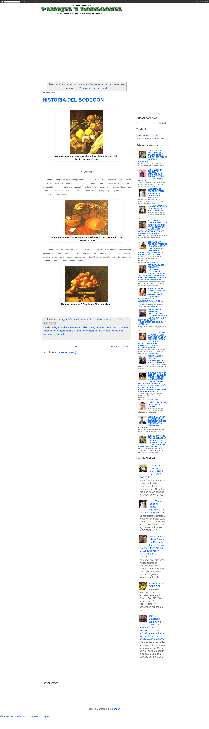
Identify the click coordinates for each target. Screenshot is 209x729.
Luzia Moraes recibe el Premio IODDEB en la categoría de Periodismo (156, 193)
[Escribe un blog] (47, 323)
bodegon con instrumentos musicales (69, 327)
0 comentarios (151, 167)
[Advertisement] (96, 28)
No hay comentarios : (105, 319)
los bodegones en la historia (96, 331)
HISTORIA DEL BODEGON (73, 100)
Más (157, 167)
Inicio (76, 346)
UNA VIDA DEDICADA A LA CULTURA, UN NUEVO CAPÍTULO (157, 208)
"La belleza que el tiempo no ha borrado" (157, 404)
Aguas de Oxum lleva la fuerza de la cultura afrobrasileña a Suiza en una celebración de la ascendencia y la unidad (152, 294)
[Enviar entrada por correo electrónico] (120, 319)
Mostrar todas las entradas (94, 88)
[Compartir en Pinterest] (55, 323)
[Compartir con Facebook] (52, 323)
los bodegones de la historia (67, 331)
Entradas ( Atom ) (67, 352)
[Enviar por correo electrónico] (44, 323)
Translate (159, 138)
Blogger (115, 709)
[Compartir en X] (50, 323)
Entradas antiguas (120, 346)
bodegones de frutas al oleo (102, 327)
